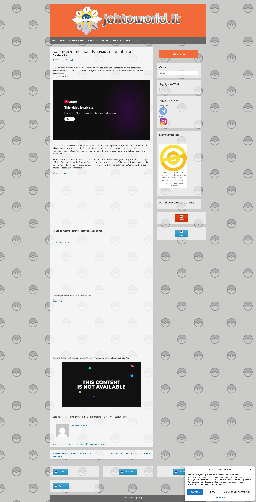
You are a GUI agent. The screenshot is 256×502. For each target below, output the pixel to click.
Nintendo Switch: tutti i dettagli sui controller (129, 453)
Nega (212, 492)
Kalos (81, 444)
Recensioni (116, 40)
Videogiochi (92, 40)
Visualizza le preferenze (237, 492)
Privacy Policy (136, 497)
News (54, 40)
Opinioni (104, 40)
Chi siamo (118, 497)
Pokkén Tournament (91, 444)
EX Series (74, 444)
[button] (250, 469)
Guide (127, 40)
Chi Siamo (138, 40)
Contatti (126, 497)
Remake (102, 444)
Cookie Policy (220, 497)
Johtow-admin (77, 60)
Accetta (195, 492)
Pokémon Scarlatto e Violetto (72, 40)
